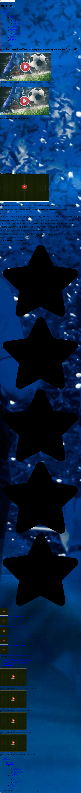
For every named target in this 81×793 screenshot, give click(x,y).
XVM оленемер (17, 33)
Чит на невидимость (18, 24)
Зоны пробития (13, 29)
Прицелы (12, 37)
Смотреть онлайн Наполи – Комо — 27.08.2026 (13, 645)
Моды (11, 30)
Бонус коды (12, 39)
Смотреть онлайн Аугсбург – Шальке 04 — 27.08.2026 (14, 626)
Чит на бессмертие (18, 23)
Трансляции (6, 12)
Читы (10, 17)
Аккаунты (12, 27)
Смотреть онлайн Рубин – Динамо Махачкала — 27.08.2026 (16, 616)
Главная (5, 10)
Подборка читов (17, 19)
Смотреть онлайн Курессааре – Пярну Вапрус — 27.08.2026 (16, 636)
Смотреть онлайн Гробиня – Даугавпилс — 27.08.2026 (14, 655)
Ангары (11, 40)
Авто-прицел (16, 31)
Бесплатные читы (11, 14)
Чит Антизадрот (17, 22)
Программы (12, 36)
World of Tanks (10, 16)
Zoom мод (15, 34)
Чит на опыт (16, 20)
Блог (4, 13)
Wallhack (15, 26)
